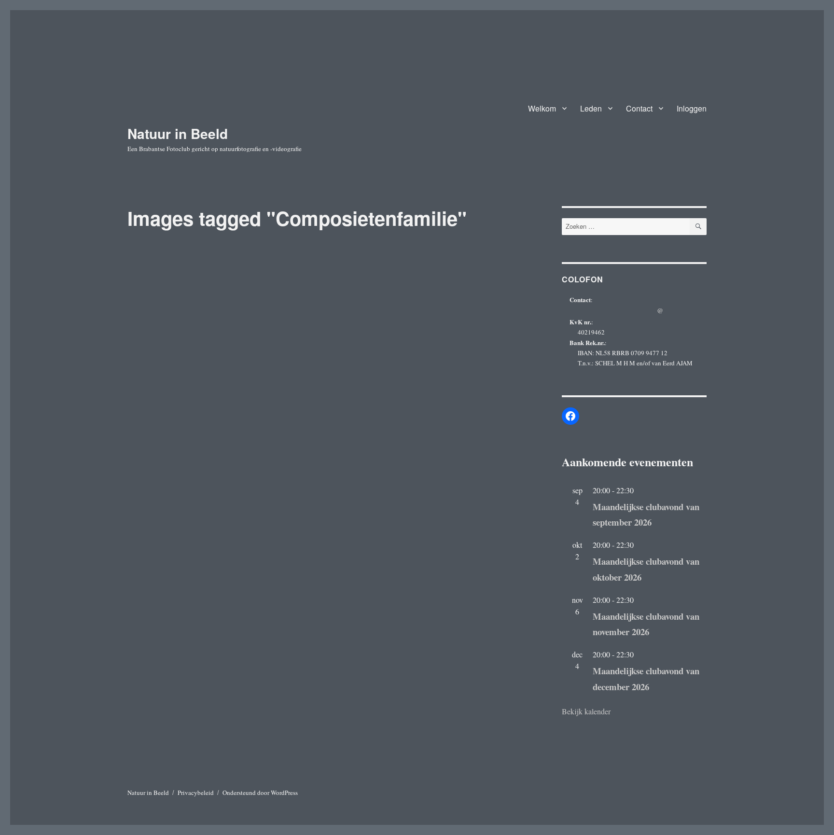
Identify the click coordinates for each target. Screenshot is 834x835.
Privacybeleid (196, 792)
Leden (591, 108)
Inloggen (692, 108)
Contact (639, 108)
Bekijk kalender (586, 711)
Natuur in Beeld (177, 133)
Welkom (542, 108)
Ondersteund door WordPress (260, 792)
